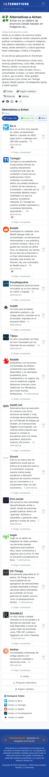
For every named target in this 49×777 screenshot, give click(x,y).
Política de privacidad (37, 765)
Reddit (14, 228)
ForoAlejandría (19, 282)
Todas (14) (11, 118)
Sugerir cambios (27, 91)
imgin (13, 535)
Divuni (14, 456)
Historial (10, 96)
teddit (14, 306)
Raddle (14, 359)
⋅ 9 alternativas (25, 602)
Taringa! (15, 158)
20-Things (16, 571)
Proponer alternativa (25, 682)
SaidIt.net (16, 405)
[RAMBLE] (16, 613)
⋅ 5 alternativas (30, 487)
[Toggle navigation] (43, 3)
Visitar (9, 91)
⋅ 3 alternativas (17, 638)
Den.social (16, 498)
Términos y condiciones (24, 767)
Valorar (25, 96)
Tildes (14, 335)
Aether (14, 649)
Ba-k (13, 125)
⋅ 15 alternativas (31, 393)
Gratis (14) (29, 118)
